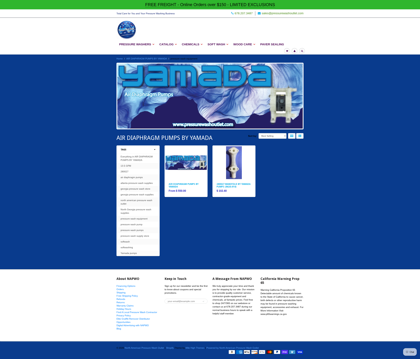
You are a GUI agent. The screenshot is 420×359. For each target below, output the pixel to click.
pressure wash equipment (134, 218)
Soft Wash (216, 44)
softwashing (127, 247)
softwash (125, 241)
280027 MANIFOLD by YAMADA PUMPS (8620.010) (234, 185)
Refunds (120, 299)
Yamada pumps (129, 253)
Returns (120, 302)
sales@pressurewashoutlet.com (283, 13)
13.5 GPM (126, 165)
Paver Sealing (272, 44)
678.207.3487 (244, 13)
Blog (118, 328)
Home (119, 58)
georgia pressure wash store (135, 188)
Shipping (121, 292)
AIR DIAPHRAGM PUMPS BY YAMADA (146, 58)
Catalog (166, 44)
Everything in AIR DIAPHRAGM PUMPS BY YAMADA (137, 158)
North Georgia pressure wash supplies (136, 211)
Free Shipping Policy (127, 295)
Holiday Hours (123, 309)
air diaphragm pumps (132, 177)
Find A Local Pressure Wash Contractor (136, 312)
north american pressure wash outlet (136, 202)
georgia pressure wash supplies (137, 194)
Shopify (170, 348)
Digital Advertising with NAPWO (132, 325)
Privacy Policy (123, 315)
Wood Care (242, 44)
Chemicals (190, 44)
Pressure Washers (135, 44)
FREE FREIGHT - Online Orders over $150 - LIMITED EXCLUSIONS (210, 4)
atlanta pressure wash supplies (137, 183)
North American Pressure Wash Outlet (144, 348)
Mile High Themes (195, 348)
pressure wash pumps (132, 230)
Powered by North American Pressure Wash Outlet (232, 348)
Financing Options (125, 286)
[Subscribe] (203, 301)
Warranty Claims (125, 305)
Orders (120, 289)
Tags (123, 149)
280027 (124, 171)
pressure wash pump (131, 224)
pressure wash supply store (135, 236)
